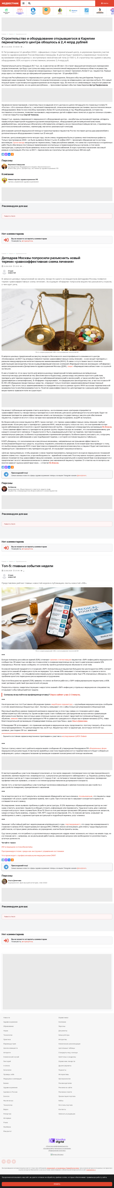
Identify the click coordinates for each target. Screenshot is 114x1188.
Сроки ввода (18, 142)
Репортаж (7, 1114)
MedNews (7, 1127)
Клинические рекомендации (69, 1044)
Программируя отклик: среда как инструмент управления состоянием (33, 851)
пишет (70, 366)
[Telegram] (3, 154)
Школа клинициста (10, 1048)
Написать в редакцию (66, 1114)
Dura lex (6, 1096)
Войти (105, 3)
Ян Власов (107, 427)
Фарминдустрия (9, 1044)
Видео (5, 1109)
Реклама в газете (65, 1092)
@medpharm (81, 475)
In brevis (6, 1065)
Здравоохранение (21, 34)
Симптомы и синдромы (67, 1057)
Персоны (7, 160)
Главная (4, 34)
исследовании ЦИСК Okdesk (74, 736)
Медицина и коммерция (12, 1079)
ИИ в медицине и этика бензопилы (17, 847)
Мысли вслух (8, 1100)
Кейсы (60, 1100)
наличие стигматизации (60, 660)
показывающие (85, 796)
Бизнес (6, 1083)
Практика (7, 1039)
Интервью (7, 1118)
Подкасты (62, 1070)
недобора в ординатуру (61, 704)
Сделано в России (10, 1092)
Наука (5, 1030)
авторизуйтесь (27, 241)
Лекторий (7, 1061)
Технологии (7, 1035)
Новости (11, 34)
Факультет (7, 1131)
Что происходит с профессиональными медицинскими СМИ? (29, 855)
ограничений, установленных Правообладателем (63, 1168)
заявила (14, 718)
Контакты (62, 1109)
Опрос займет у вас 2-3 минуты (65, 695)
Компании (8, 174)
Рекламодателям (65, 1083)
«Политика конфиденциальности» (57, 1146)
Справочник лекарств (66, 1061)
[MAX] (6, 154)
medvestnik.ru (91, 1170)
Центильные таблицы (66, 1048)
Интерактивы (63, 1074)
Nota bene (7, 1070)
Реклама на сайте (65, 1087)
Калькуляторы (63, 1035)
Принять (57, 1184)
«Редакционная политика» (57, 1150)
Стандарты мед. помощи (68, 1052)
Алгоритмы (62, 1039)
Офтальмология (64, 1079)
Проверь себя (8, 1074)
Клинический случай (11, 1057)
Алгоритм (7, 1052)
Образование (8, 1026)
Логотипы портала (65, 1105)
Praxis (5, 1122)
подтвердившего (72, 824)
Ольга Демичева (79, 721)
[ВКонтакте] (9, 154)
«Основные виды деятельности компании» (57, 1148)
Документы (62, 1030)
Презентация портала (66, 1096)
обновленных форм (97, 748)
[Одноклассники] (12, 154)
